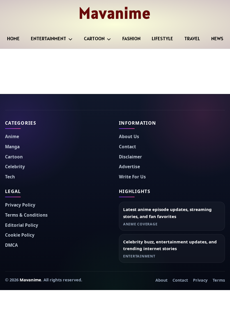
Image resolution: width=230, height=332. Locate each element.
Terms (219, 280)
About (161, 280)
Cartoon (94, 38)
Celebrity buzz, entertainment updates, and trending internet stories (170, 245)
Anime (12, 137)
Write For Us (132, 177)
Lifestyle (162, 38)
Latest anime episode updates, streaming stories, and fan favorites (167, 213)
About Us (129, 137)
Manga (12, 147)
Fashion (131, 38)
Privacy (200, 280)
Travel (192, 38)
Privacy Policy (20, 205)
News (217, 38)
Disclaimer (130, 157)
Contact (127, 147)
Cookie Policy (19, 235)
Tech (10, 177)
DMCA (11, 245)
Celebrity (15, 167)
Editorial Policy (21, 225)
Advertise (129, 167)
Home (13, 38)
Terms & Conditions (26, 215)
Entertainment (48, 38)
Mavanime (115, 13)
